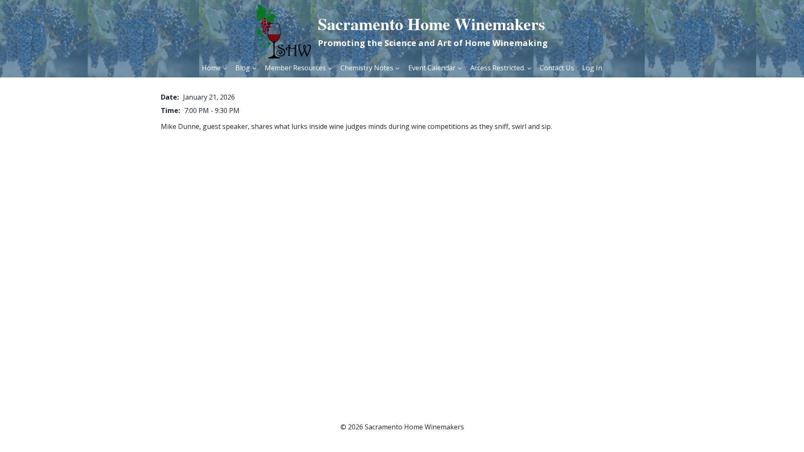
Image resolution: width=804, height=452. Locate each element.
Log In (592, 67)
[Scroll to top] (779, 431)
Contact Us (557, 67)
